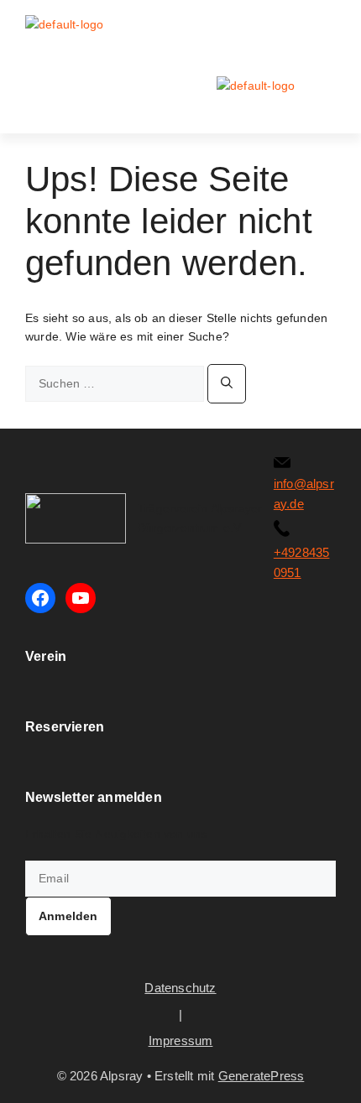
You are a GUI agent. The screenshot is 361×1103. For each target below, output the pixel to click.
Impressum (181, 1040)
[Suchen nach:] (116, 383)
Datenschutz (180, 988)
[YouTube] (80, 598)
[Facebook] (40, 598)
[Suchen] (226, 383)
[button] (324, 30)
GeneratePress (261, 1076)
